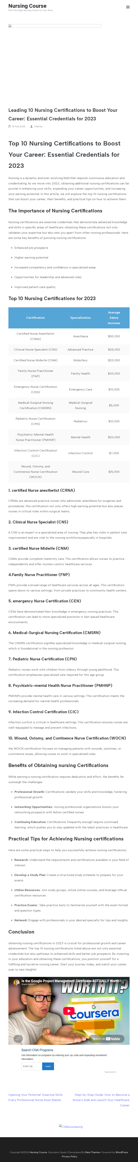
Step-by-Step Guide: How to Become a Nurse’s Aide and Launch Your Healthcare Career (101, 1100)
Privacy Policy (69, 1156)
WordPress (122, 1152)
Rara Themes (92, 1152)
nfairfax (38, 126)
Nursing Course (27, 6)
